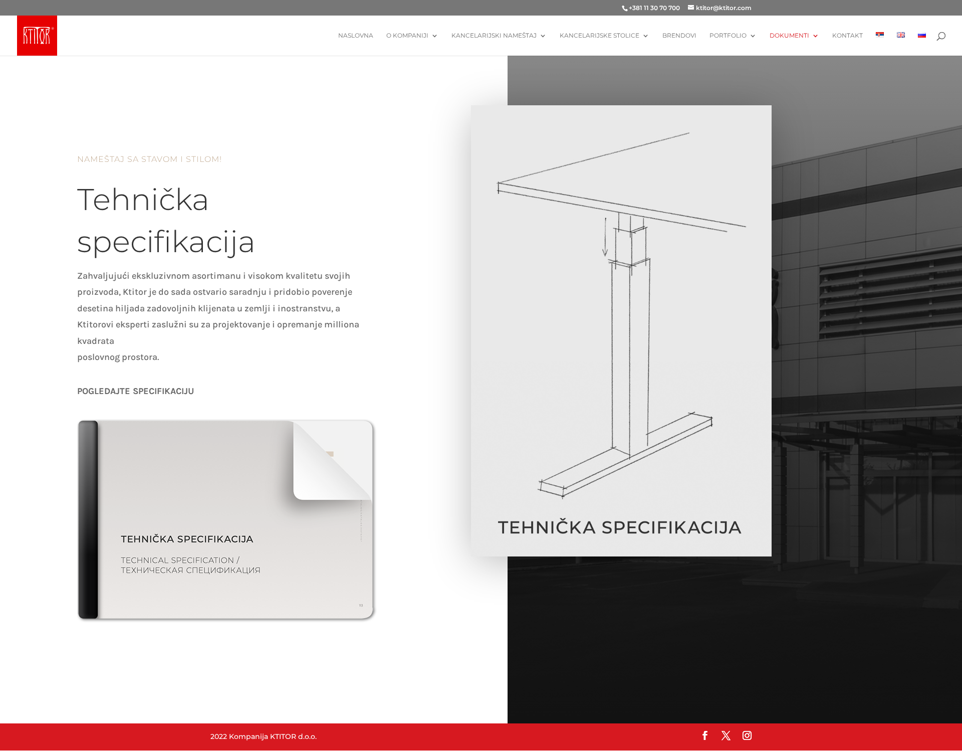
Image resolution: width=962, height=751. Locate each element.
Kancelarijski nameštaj (494, 35)
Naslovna (355, 35)
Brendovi (679, 35)
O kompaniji (407, 35)
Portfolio (728, 35)
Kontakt (847, 35)
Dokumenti (789, 35)
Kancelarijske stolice (599, 35)
